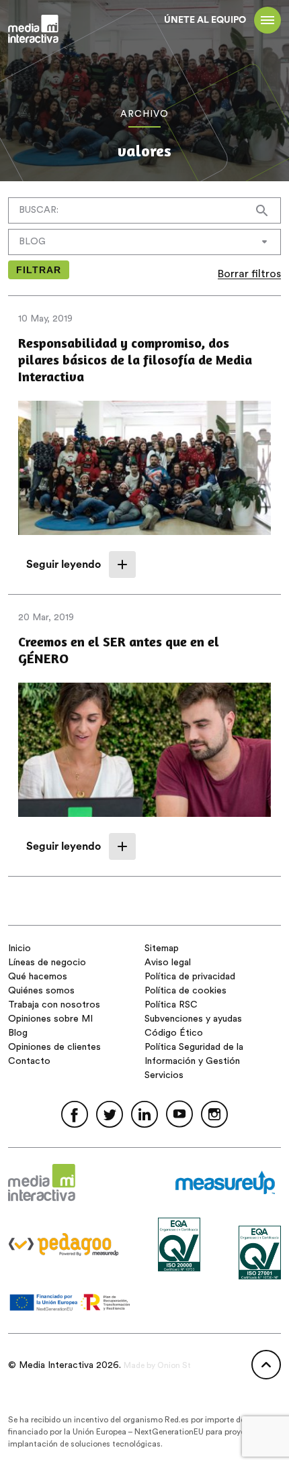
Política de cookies (185, 990)
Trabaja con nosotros (54, 1005)
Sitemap (161, 948)
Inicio (19, 948)
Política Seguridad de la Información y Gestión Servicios (193, 1061)
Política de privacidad (189, 976)
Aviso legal (167, 962)
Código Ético (173, 1033)
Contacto (29, 1061)
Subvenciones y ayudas (193, 1019)
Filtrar (38, 269)
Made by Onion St (157, 1365)
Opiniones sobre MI (50, 1019)
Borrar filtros (249, 273)
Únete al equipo (205, 20)
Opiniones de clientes (54, 1047)
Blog (18, 1033)
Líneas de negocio (47, 962)
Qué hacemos (37, 976)
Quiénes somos (41, 990)
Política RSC (171, 1005)
